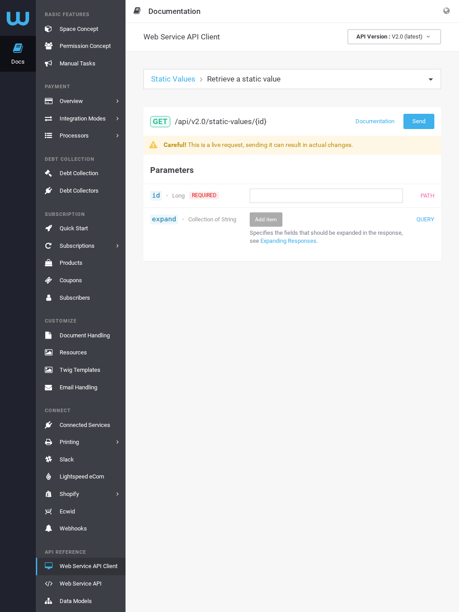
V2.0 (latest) (390, 36)
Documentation (374, 121)
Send (418, 121)
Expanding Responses (288, 240)
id (156, 195)
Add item (266, 219)
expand (164, 219)
